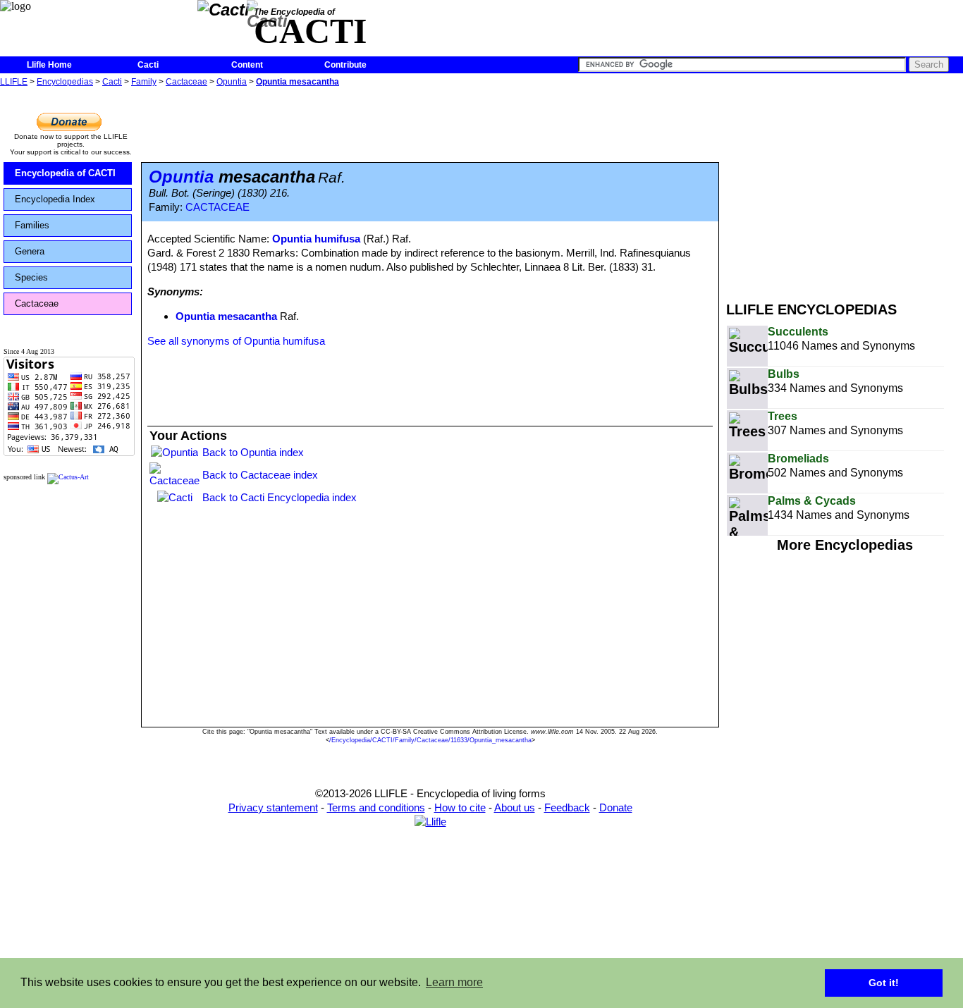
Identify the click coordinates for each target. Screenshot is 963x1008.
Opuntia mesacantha (297, 82)
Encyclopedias (65, 82)
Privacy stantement (273, 807)
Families (32, 225)
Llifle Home (49, 65)
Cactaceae (186, 82)
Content (247, 65)
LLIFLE (13, 82)
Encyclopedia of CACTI (65, 173)
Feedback (567, 807)
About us (514, 807)
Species (31, 277)
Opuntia (231, 82)
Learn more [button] (454, 982)
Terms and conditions (376, 807)
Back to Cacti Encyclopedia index (279, 497)
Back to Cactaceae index (260, 475)
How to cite (460, 807)
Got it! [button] (884, 982)
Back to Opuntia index (253, 452)
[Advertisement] (844, 189)
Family (144, 82)
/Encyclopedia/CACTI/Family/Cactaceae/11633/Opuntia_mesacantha (430, 740)
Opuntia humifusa (316, 239)
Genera (29, 251)
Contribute (345, 65)
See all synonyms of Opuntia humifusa (236, 341)
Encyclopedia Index (55, 199)
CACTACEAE (217, 207)
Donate (615, 807)
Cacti (148, 65)
